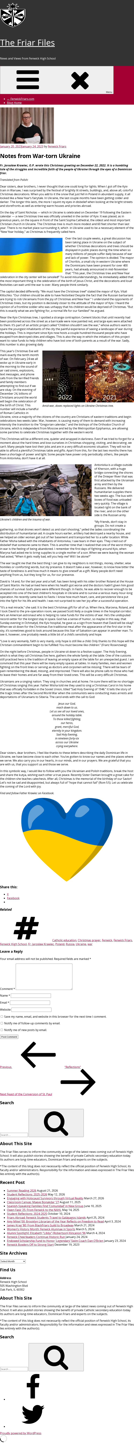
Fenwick (107, 940)
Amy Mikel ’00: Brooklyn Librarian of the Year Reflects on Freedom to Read (55, 1221)
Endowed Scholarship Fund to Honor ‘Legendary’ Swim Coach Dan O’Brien (55, 1241)
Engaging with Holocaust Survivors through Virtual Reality (45, 1198)
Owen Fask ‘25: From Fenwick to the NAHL (34, 1210)
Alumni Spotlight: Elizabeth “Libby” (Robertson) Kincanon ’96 (46, 1233)
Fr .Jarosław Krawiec (41, 944)
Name (5, 995)
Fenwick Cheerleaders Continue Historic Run (36, 1237)
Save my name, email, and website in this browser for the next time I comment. (55, 1017)
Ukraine (81, 944)
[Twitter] (33, 1426)
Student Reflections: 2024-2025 (27, 1214)
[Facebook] (33, 1399)
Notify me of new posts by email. (25, 1030)
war (90, 944)
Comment (7, 989)
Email (4, 1002)
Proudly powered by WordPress (20, 1433)
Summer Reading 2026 (21, 1190)
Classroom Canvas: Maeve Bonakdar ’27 (33, 1202)
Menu (109, 92)
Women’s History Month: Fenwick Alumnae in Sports (41, 1229)
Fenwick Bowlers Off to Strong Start (30, 1245)
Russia (70, 944)
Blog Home (14, 103)
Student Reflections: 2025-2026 (27, 1194)
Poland (59, 944)
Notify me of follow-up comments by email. (32, 1023)
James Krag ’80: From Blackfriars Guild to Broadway (40, 1225)
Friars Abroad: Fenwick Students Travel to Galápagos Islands (46, 1218)
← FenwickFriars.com (20, 99)
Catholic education (64, 940)
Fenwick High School (13, 944)
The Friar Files (27, 42)
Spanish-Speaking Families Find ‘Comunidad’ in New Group (45, 1206)
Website (5, 1010)
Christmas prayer (89, 940)
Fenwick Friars (57, 146)
